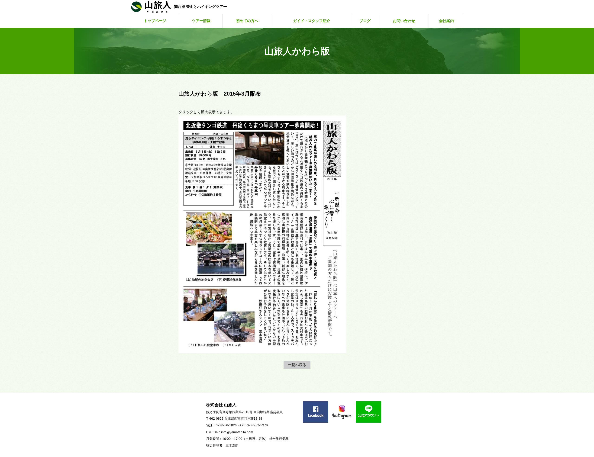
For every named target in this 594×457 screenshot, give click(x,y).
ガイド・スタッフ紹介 (311, 21)
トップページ (155, 21)
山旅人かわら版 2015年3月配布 (219, 93)
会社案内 (446, 21)
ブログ (365, 21)
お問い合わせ (404, 21)
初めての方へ (247, 21)
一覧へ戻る (297, 365)
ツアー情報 (201, 21)
